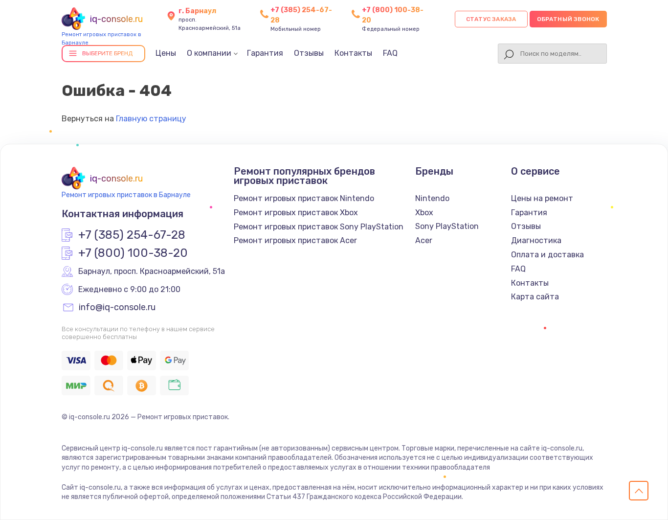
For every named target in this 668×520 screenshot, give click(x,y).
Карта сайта (535, 296)
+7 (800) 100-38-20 (133, 253)
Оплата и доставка (547, 254)
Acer (423, 240)
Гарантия (265, 53)
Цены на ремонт (542, 198)
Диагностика (536, 240)
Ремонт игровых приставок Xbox (296, 212)
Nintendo (432, 198)
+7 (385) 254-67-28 (131, 235)
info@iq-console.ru (117, 308)
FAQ (390, 53)
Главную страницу (151, 118)
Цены (166, 53)
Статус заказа (491, 19)
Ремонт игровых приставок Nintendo (304, 198)
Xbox (424, 212)
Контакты (353, 53)
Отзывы (309, 53)
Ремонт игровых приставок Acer (295, 240)
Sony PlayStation (447, 226)
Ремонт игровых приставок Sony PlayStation (318, 226)
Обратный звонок (568, 19)
